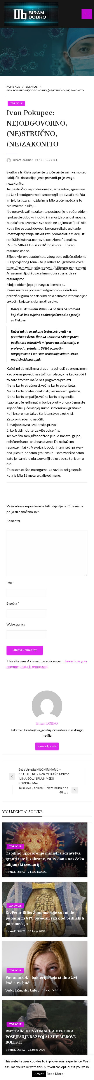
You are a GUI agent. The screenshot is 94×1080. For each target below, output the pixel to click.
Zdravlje (31, 86)
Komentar (13, 521)
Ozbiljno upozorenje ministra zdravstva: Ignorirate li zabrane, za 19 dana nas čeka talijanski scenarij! (44, 859)
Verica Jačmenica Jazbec (22, 990)
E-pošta (13, 603)
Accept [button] (39, 1074)
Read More (55, 1074)
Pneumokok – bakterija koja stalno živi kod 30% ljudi (41, 980)
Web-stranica (16, 624)
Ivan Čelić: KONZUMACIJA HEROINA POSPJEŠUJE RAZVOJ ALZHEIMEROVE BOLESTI (40, 1037)
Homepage (13, 86)
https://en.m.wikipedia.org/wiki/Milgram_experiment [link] (46, 267)
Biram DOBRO (23, 160)
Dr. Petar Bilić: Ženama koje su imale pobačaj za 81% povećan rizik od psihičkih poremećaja (44, 918)
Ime (10, 582)
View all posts (47, 746)
